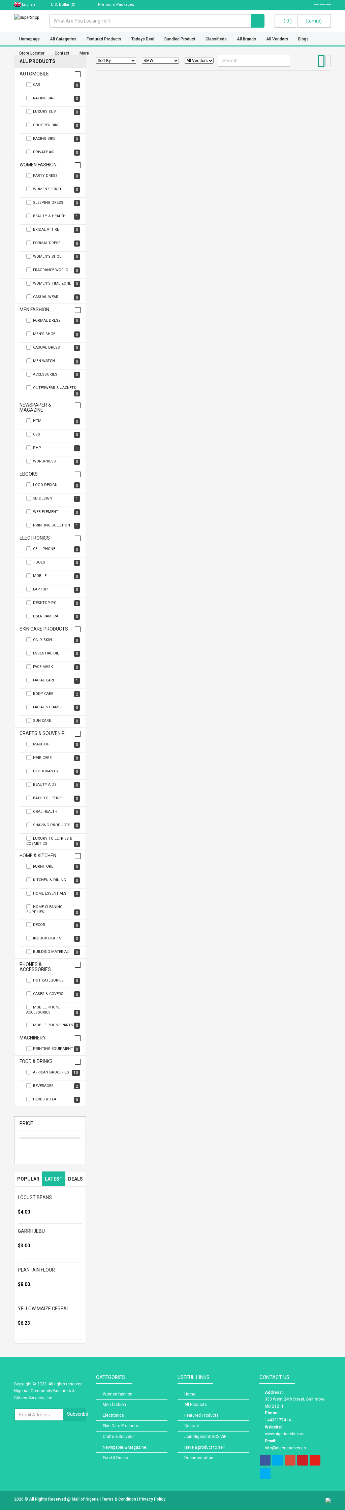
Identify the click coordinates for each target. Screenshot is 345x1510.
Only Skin (55, 640)
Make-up (55, 744)
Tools (55, 562)
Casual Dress (55, 347)
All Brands (246, 39)
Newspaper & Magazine (35, 408)
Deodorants (55, 771)
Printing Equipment (55, 1049)
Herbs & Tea (55, 1099)
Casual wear (55, 297)
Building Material (55, 952)
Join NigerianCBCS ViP (205, 1436)
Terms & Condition (119, 1499)
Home (189, 1394)
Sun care (55, 721)
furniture (55, 866)
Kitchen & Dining (55, 880)
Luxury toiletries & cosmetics (52, 841)
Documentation (198, 1457)
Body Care (55, 694)
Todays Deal (142, 39)
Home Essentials (55, 893)
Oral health (55, 811)
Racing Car (55, 98)
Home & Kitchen (38, 855)
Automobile (34, 73)
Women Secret (55, 189)
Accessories (55, 374)
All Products (37, 61)
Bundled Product (179, 39)
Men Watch (55, 361)
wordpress (55, 461)
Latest (54, 1179)
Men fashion (34, 309)
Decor (55, 925)
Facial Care (55, 680)
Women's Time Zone (55, 283)
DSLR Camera (55, 616)
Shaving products (55, 825)
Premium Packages (115, 4)
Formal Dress (55, 243)
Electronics (35, 538)
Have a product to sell (204, 1447)
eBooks (29, 474)
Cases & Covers (55, 994)
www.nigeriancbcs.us (285, 1434)
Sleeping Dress (55, 202)
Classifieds (216, 39)
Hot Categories (55, 980)
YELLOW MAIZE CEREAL (43, 1308)
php (55, 448)
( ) (288, 21)
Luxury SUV (55, 112)
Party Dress (55, 176)
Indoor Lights (55, 938)
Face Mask (55, 667)
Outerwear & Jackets (55, 391)
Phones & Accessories (35, 967)
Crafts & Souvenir (42, 733)
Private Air (55, 152)
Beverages (55, 1086)
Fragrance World (55, 270)
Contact (191, 1425)
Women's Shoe (55, 256)
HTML (55, 421)
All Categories (63, 39)
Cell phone (55, 549)
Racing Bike (55, 138)
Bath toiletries (55, 798)
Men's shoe (55, 334)
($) (63, 4)
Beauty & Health (55, 216)
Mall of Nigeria (86, 1499)
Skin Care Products (44, 629)
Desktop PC (55, 603)
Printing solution (55, 525)
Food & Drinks (36, 1061)
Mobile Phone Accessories (52, 1010)
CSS (55, 434)
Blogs (303, 39)
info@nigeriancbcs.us (285, 1448)
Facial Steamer (55, 707)
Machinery (33, 1037)
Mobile (55, 576)
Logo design (55, 485)
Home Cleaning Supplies (52, 910)
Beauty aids (55, 785)
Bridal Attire (55, 229)
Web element (55, 512)
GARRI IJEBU (31, 1231)
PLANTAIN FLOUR (36, 1270)
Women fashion (38, 164)
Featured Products (104, 39)
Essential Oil (55, 653)
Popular (28, 1179)
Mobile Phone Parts (55, 1025)
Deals (75, 1179)
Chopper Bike (55, 125)
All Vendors (277, 39)
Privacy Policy (152, 1499)
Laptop (55, 589)
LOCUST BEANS (35, 1197)
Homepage (29, 39)
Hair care (55, 758)
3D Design (55, 498)
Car (55, 85)
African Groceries (55, 1072)
